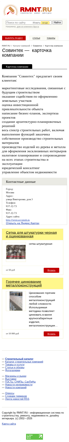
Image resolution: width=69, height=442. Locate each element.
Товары (51, 38)
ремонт (37, 13)
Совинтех (37, 46)
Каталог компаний (21, 46)
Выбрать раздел (14, 38)
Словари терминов (16, 396)
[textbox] (29, 22)
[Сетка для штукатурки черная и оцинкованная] (16, 260)
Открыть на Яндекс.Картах (22, 223)
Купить (51, 270)
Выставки (10, 378)
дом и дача (46, 13)
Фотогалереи (12, 370)
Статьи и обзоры (14, 367)
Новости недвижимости (18, 384)
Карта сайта (9, 423)
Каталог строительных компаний (24, 361)
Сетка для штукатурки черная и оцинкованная (31, 234)
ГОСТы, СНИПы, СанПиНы (20, 381)
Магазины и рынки (15, 376)
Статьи (36, 38)
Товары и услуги (14, 364)
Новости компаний (15, 387)
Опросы (9, 393)
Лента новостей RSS (17, 398)
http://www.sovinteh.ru (18, 220)
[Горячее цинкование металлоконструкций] (16, 309)
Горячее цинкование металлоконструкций (24, 283)
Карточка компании (17, 66)
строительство (26, 13)
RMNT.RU (6, 46)
